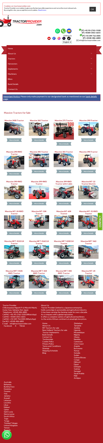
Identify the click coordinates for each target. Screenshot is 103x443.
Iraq (5, 393)
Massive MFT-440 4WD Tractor (64, 272)
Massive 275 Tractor (64, 120)
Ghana (76, 337)
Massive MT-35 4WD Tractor (88, 212)
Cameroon (78, 341)
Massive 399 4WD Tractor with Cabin (63, 182)
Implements (13, 69)
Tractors (11, 58)
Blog (44, 353)
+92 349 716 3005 (92, 36)
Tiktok (22, 326)
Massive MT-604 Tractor (63, 212)
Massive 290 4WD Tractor (14, 153)
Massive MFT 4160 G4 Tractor (39, 242)
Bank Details (13, 84)
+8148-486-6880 (93, 38)
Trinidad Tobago (11, 423)
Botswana (78, 348)
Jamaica (7, 396)
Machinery (12, 74)
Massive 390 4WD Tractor (14, 182)
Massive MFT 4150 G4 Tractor (14, 242)
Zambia (77, 328)
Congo (77, 360)
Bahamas (7, 384)
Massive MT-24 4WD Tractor (14, 212)
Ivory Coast (79, 344)
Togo (6, 418)
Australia (7, 382)
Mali (75, 376)
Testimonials (47, 339)
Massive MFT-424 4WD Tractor (39, 272)
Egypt (76, 364)
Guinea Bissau (80, 357)
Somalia (77, 353)
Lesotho (7, 402)
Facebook (8, 326)
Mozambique (79, 332)
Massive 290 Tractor (88, 120)
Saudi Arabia (79, 373)
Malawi (7, 407)
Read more (42, 10)
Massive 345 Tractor (39, 152)
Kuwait (7, 398)
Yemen (7, 428)
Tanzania (77, 325)
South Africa (9, 416)
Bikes (10, 79)
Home (10, 48)
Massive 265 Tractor (39, 120)
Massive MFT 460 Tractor (88, 242)
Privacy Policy (48, 344)
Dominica (8, 389)
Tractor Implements (50, 332)
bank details (91, 96)
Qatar (6, 409)
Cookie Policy (48, 341)
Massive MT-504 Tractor (39, 212)
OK (92, 9)
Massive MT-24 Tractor (88, 272)
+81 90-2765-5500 (92, 30)
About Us (12, 53)
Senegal (77, 371)
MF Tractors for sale (50, 328)
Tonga (6, 421)
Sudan (76, 355)
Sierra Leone (9, 414)
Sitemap (45, 348)
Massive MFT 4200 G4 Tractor (63, 242)
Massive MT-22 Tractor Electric (88, 182)
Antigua (77, 378)
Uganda (77, 330)
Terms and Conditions (51, 346)
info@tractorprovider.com (89, 40)
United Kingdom (11, 425)
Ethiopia (77, 366)
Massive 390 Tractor (88, 152)
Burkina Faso (9, 387)
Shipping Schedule (50, 350)
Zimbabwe (78, 323)
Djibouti (77, 362)
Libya (6, 405)
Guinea (77, 369)
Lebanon (7, 400)
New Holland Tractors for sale (54, 330)
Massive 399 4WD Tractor (39, 182)
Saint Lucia (8, 412)
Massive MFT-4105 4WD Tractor (14, 272)
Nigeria (77, 335)
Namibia (77, 339)
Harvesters (12, 64)
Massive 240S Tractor (14, 120)
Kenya (76, 350)
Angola (77, 346)
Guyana (7, 391)
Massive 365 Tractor (64, 152)
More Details (14, 140)
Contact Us (13, 89)
